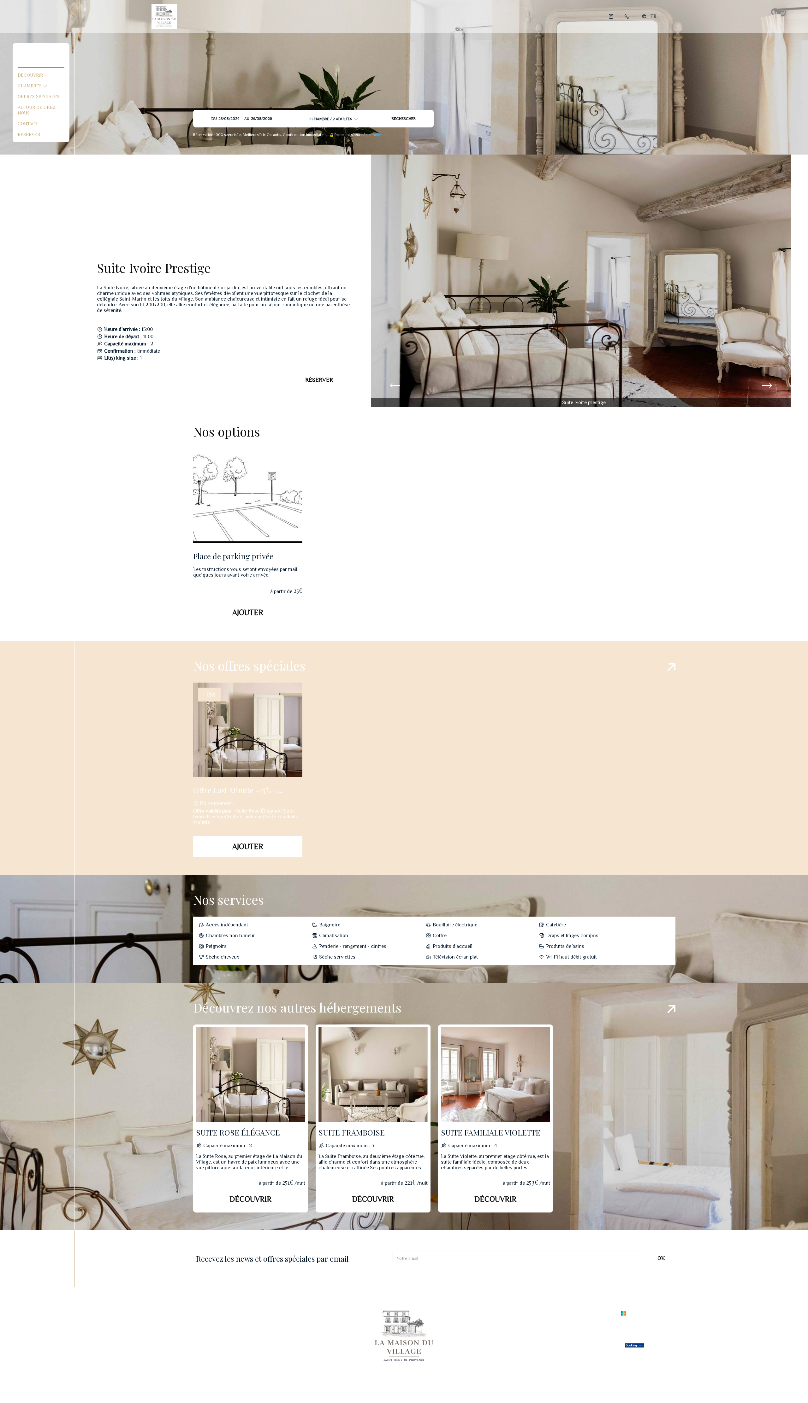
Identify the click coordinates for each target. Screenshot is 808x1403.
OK (661, 1258)
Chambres (30, 85)
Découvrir (31, 75)
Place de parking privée (233, 556)
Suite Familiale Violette (490, 1132)
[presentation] (395, 386)
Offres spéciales (38, 96)
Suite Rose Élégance (238, 1132)
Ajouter (247, 612)
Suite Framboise (351, 1132)
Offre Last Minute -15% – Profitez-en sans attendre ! (238, 790)
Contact (28, 123)
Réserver (29, 134)
